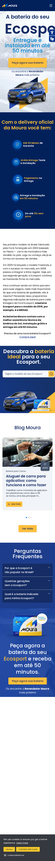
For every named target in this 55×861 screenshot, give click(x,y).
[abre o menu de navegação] (51, 5)
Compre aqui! (27, 337)
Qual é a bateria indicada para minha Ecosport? (21, 596)
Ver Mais (27, 528)
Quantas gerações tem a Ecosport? (17, 583)
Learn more (22, 842)
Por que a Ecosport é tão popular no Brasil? (19, 570)
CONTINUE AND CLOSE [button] (28, 849)
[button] (14, 855)
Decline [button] (9, 849)
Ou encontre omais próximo (28, 73)
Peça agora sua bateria (27, 62)
